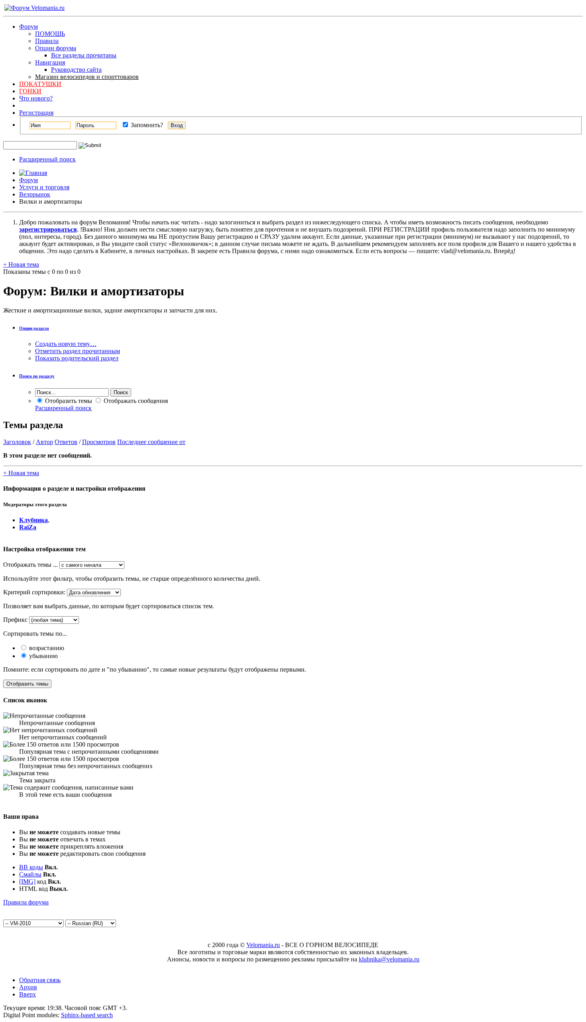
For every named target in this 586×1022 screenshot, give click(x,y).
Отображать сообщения (135, 400)
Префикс (15, 619)
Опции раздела (34, 328)
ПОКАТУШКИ (40, 84)
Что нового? (36, 98)
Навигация (50, 62)
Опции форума (55, 48)
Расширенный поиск (47, 159)
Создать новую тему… (65, 343)
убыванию (43, 656)
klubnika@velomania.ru (389, 959)
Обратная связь (40, 980)
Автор (44, 441)
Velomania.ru (263, 944)
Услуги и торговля (44, 187)
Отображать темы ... (30, 564)
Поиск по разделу (37, 375)
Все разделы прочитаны (83, 55)
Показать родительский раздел (76, 358)
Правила (47, 40)
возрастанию (46, 648)
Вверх (27, 994)
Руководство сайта (76, 69)
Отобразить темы (67, 400)
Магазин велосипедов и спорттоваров (87, 76)
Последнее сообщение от (151, 441)
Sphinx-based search (87, 1015)
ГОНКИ (30, 91)
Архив (28, 987)
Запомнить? (146, 125)
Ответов (66, 441)
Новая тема (21, 264)
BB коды (31, 867)
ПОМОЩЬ (50, 33)
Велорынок (34, 194)
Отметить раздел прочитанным (77, 351)
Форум (28, 26)
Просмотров (99, 441)
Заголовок (17, 441)
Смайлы (30, 874)
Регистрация (36, 112)
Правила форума (26, 902)
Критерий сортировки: (34, 592)
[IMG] (27, 881)
